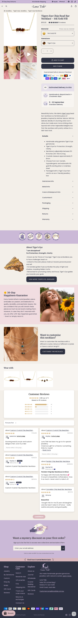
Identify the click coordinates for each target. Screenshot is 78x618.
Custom (7, 578)
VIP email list (20, 580)
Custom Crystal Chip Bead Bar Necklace (19, 431)
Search (18, 573)
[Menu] (2, 6)
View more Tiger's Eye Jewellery (42, 279)
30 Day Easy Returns (9, 1)
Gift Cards (31, 590)
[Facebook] (69, 2)
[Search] (6, 6)
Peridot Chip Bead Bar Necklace (58, 461)
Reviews (7, 593)
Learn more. (67, 576)
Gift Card (7, 589)
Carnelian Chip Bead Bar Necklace (59, 489)
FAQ (17, 584)
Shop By (7, 582)
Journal (30, 575)
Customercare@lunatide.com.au (52, 591)
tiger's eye (66, 113)
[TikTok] (75, 2)
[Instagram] (72, 2)
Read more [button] (47, 450)
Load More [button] (39, 517)
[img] (9, 433)
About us (31, 571)
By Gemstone (9, 575)
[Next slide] (72, 379)
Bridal (6, 585)
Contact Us (20, 603)
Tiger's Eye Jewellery (20, 11)
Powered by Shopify (20, 615)
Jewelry (7, 571)
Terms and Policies (39, 615)
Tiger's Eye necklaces (35, 11)
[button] (53, 22)
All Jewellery (8, 11)
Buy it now (57, 66)
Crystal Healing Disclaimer (32, 584)
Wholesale (31, 578)
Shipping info (20, 587)
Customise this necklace (52, 351)
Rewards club (21, 577)
